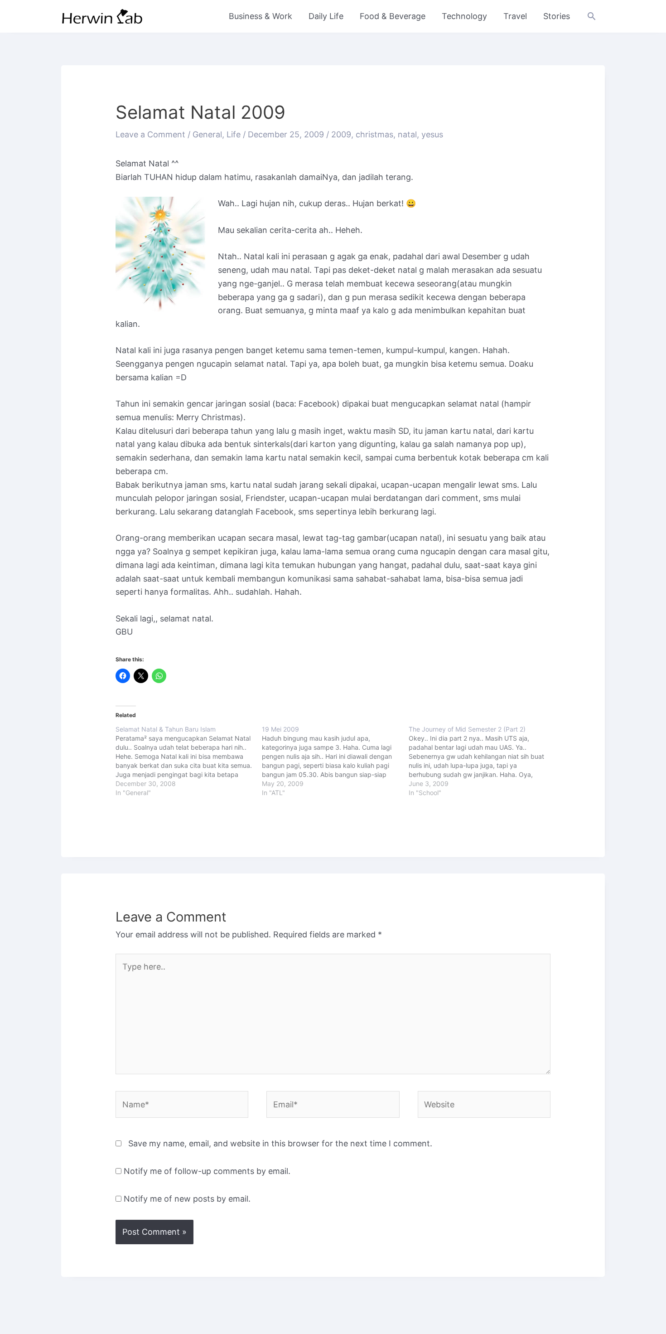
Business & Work (260, 16)
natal (407, 134)
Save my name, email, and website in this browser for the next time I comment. (280, 1143)
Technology (464, 16)
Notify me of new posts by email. (187, 1198)
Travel (515, 16)
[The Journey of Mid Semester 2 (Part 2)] (482, 761)
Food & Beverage (392, 16)
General (207, 134)
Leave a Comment (150, 134)
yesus (432, 134)
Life (234, 134)
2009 (341, 134)
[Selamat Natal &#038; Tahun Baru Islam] (189, 761)
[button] (591, 16)
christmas (374, 134)
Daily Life (326, 16)
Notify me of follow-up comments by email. (207, 1171)
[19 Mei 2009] (335, 761)
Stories (556, 16)
